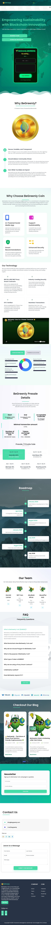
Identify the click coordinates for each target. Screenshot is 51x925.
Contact (33, 896)
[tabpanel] (25, 367)
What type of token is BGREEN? (14, 659)
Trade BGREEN (25, 75)
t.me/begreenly (12, 827)
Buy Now (5, 902)
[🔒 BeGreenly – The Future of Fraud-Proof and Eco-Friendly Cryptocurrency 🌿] (39, 723)
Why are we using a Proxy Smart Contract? (18, 664)
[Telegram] (6, 914)
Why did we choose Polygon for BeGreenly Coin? (20, 649)
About (32, 888)
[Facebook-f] (6, 912)
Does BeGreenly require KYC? (13, 675)
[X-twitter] (2, 912)
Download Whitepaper (16, 39)
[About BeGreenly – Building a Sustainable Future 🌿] (15, 723)
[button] (25, 629)
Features (43, 888)
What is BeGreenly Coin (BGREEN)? (15, 629)
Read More (8, 751)
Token (42, 896)
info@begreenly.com (14, 822)
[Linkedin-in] (2, 914)
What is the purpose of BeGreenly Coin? (17, 654)
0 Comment (21, 741)
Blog (32, 894)
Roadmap (43, 894)
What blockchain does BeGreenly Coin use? (18, 643)
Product (43, 891)
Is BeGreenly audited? (11, 670)
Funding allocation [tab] (33, 352)
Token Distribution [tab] (17, 352)
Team (32, 891)
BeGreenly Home (14, 36)
